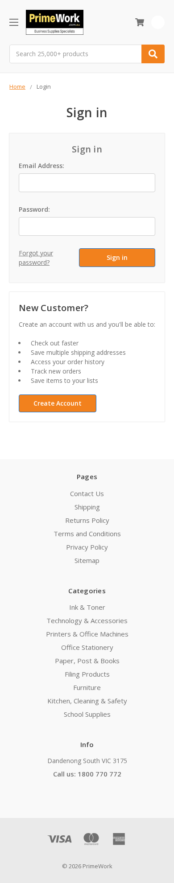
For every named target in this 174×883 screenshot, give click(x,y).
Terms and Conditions (87, 533)
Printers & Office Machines (87, 633)
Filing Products (87, 673)
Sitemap (87, 560)
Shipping (87, 506)
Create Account (57, 403)
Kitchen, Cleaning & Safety (87, 700)
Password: (34, 209)
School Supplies (87, 714)
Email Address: (41, 165)
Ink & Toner (87, 607)
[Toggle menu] (13, 22)
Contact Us (87, 493)
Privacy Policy (87, 546)
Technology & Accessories (87, 620)
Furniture (87, 687)
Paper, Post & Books (87, 660)
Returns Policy (87, 520)
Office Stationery (87, 647)
